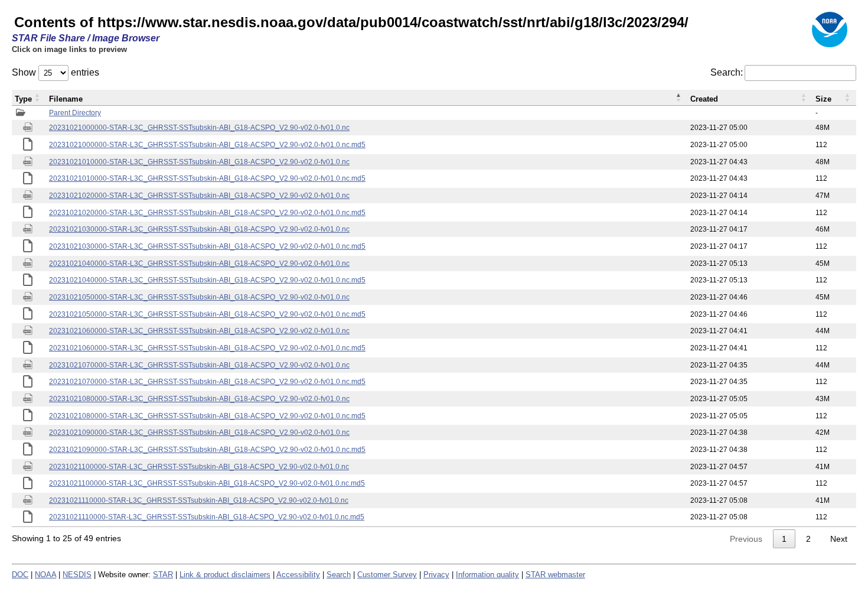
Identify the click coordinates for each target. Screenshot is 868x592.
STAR (163, 574)
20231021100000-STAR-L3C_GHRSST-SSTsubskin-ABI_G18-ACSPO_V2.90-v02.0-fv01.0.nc (199, 467)
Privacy (436, 574)
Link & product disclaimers (225, 574)
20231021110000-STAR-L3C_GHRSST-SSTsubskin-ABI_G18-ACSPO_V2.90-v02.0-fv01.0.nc (198, 500)
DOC (20, 574)
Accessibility (298, 574)
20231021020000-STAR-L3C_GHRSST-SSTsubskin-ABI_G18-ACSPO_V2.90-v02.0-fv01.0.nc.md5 (207, 213)
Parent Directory (75, 113)
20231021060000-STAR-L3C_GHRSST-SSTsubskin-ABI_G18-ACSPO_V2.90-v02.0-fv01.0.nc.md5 (207, 348)
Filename (66, 99)
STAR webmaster (555, 574)
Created (704, 99)
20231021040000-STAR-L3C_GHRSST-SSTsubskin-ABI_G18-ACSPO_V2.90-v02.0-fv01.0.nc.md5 (207, 280)
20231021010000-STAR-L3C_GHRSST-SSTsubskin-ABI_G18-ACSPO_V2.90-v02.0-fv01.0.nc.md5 (207, 178)
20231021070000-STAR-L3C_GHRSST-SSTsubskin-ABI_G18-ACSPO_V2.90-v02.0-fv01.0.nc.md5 (207, 382)
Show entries (55, 72)
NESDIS (77, 574)
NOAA (45, 574)
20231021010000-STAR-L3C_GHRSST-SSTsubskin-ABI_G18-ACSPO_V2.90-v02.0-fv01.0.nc (199, 162)
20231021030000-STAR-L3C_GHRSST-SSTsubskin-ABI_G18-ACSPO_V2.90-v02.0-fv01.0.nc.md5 (207, 246)
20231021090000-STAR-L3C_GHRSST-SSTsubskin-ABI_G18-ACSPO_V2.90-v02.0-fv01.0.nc (199, 432)
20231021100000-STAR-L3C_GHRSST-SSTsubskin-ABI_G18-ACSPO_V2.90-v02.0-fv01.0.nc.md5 (207, 483)
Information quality (487, 574)
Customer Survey (387, 574)
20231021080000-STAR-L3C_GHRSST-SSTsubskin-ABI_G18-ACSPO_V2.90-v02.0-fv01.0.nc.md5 (207, 416)
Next (838, 539)
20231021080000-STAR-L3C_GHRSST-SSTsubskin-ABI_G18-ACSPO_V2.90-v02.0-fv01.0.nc (199, 399)
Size (823, 99)
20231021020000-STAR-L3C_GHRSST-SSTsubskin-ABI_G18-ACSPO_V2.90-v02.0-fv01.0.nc (199, 195)
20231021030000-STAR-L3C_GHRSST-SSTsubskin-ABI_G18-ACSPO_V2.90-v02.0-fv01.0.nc (199, 229)
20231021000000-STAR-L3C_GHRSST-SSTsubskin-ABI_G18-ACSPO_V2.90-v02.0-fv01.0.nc (199, 127)
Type (23, 99)
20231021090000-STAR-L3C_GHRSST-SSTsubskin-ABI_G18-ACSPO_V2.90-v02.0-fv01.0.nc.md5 (207, 449)
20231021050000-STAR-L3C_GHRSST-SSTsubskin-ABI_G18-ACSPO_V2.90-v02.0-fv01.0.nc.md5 (207, 314)
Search (339, 574)
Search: (726, 72)
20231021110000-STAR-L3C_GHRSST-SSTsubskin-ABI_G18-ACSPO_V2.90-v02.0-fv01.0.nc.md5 (206, 517)
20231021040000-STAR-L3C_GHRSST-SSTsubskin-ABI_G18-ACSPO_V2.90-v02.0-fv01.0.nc (199, 263)
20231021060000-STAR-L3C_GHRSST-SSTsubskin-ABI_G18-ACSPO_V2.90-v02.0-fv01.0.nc (199, 331)
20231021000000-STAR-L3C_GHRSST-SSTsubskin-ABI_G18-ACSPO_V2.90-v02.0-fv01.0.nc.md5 (207, 145)
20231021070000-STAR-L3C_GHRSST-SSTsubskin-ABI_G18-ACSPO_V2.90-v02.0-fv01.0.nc (199, 365)
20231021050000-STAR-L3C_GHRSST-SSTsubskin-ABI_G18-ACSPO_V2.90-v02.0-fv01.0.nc (199, 297)
